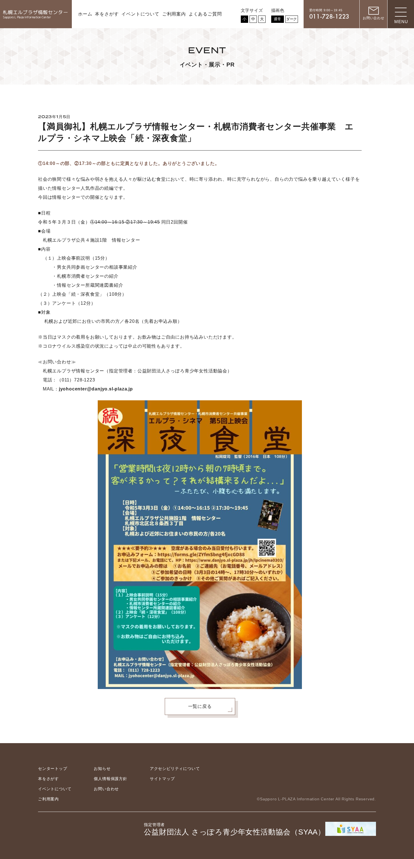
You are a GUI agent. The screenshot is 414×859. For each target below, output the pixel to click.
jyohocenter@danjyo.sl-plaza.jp (96, 389)
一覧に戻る (200, 706)
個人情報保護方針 (110, 778)
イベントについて (54, 789)
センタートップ (52, 768)
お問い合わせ (106, 789)
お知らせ (102, 768)
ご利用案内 (48, 799)
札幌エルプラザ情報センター (35, 14)
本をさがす (48, 778)
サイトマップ (162, 778)
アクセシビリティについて (175, 768)
